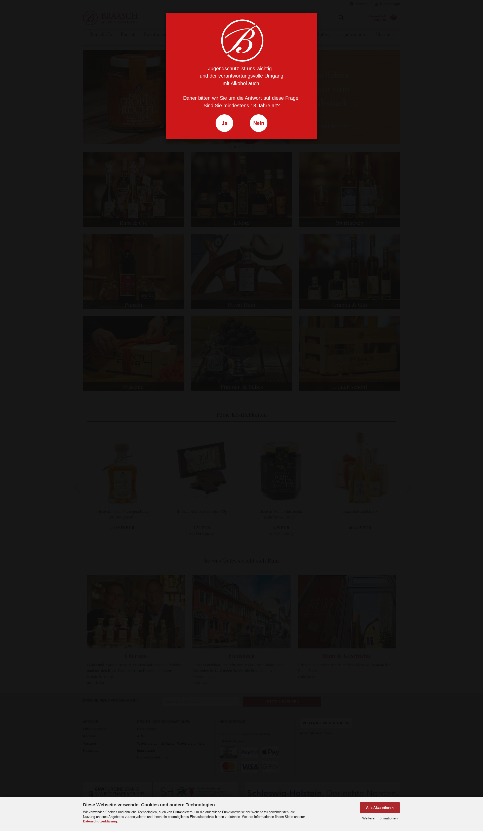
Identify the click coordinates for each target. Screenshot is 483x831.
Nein (258, 123)
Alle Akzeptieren (380, 808)
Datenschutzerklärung (100, 821)
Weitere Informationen (380, 818)
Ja (224, 123)
